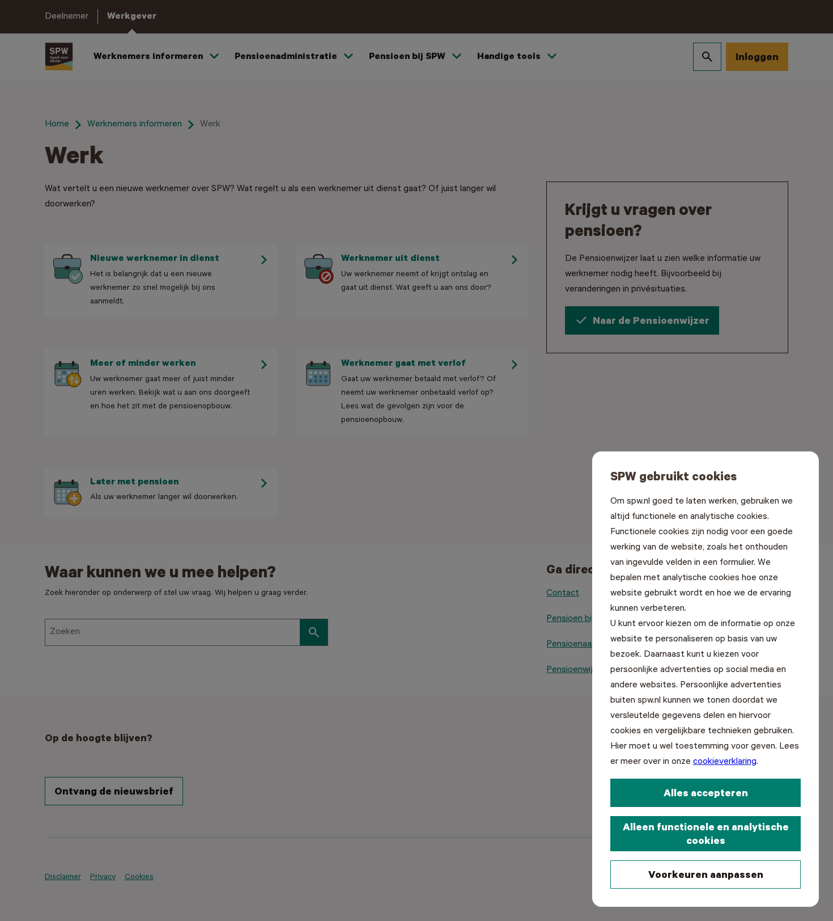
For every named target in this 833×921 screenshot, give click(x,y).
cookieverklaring (724, 762)
